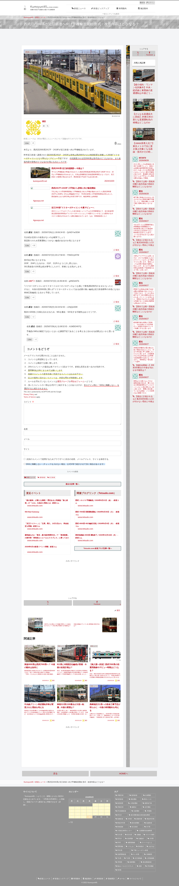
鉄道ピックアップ (61, 879)
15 (95, 811)
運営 (44, 121)
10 (107, 808)
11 (72, 811)
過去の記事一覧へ (72, 484)
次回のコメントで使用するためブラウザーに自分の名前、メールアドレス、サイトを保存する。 (68, 459)
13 (84, 811)
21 (89, 814)
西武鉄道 (42, 477)
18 (72, 814)
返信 (117, 250)
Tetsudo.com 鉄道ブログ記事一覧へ (98, 548)
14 (89, 811)
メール (27, 439)
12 (78, 811)
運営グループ (63, 381)
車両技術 (99, 879)
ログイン (151, 3)
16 (101, 811)
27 (84, 817)
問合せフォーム (78, 381)
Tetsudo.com (106, 493)
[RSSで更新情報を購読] (47, 126)
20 (84, 814)
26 (78, 817)
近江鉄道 (52, 477)
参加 (143, 3)
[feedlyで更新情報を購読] (43, 126)
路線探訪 (111, 879)
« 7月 (71, 822)
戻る (55, 773)
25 (72, 817)
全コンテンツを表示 (111, 14)
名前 (26, 429)
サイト (27, 449)
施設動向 (88, 879)
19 (78, 814)
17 (107, 811)
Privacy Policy (29, 394)
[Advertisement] (89, 36)
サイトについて (135, 879)
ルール (122, 879)
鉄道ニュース (30, 477)
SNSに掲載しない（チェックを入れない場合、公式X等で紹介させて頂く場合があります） (65, 464)
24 (107, 814)
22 (95, 814)
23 (101, 814)
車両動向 (76, 879)
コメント (29, 402)
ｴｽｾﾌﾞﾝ (31, 281)
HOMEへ (123, 773)
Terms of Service (30, 397)
